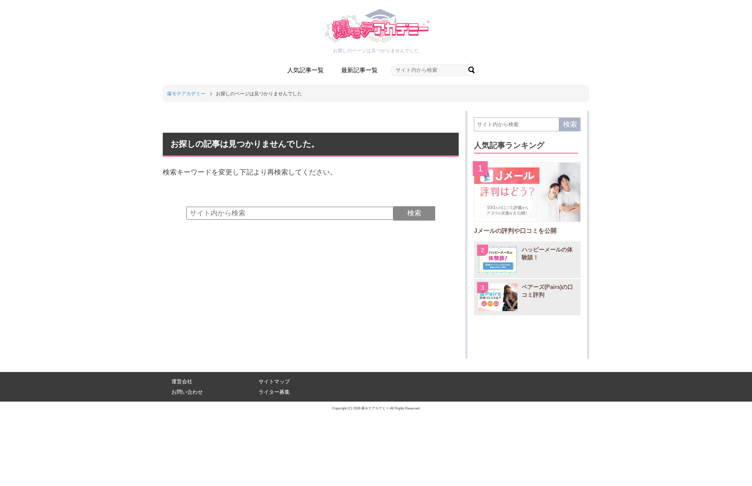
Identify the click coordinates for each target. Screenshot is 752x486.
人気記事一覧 (305, 70)
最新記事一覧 (359, 70)
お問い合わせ (187, 392)
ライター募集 (274, 392)
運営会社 (181, 382)
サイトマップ (274, 382)
